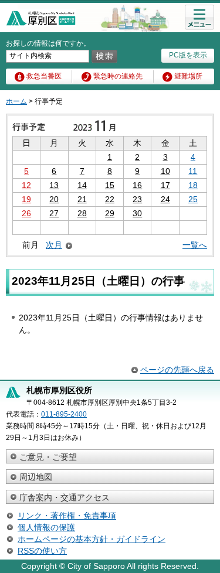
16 (137, 185)
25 (193, 199)
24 (165, 199)
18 (193, 185)
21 (82, 199)
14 (82, 185)
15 (109, 185)
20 (54, 199)
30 (137, 213)
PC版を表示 (188, 55)
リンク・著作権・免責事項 (67, 515)
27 (54, 213)
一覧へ (194, 245)
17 (165, 185)
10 (165, 171)
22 (109, 199)
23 (137, 199)
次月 (54, 245)
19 (26, 199)
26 (26, 213)
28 (82, 213)
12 (26, 185)
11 (192, 171)
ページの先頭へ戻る (177, 369)
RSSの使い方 (42, 550)
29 (109, 213)
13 (54, 185)
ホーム (16, 101)
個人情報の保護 (46, 527)
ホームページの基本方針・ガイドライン (91, 539)
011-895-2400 (64, 414)
